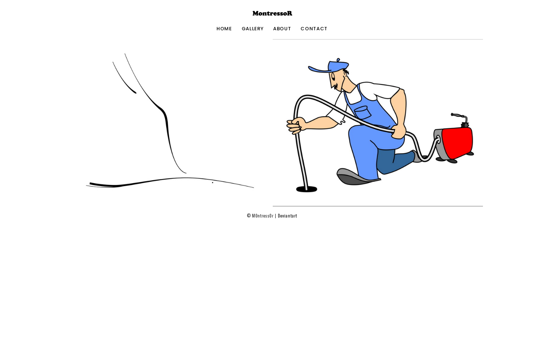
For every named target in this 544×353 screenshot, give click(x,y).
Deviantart (288, 216)
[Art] (166, 122)
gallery (253, 28)
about (282, 28)
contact (314, 28)
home (224, 28)
